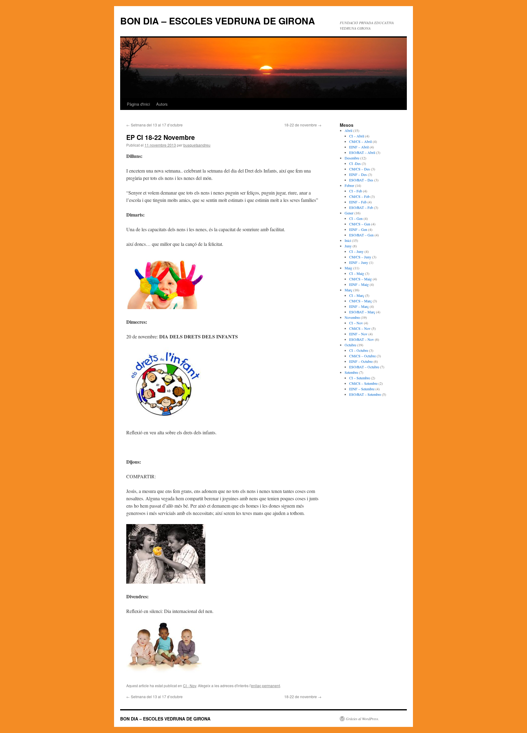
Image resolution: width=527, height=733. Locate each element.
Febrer (349, 185)
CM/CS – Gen (359, 223)
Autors (162, 104)
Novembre (352, 317)
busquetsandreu (196, 145)
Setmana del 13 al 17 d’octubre (154, 124)
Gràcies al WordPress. (362, 718)
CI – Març (356, 295)
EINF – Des (358, 174)
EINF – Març (359, 306)
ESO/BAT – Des (361, 179)
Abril (348, 130)
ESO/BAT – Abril (362, 152)
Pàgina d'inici (138, 104)
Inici (348, 240)
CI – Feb (355, 190)
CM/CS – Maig (360, 278)
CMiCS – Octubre (362, 355)
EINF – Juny (358, 262)
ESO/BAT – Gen (361, 234)
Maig (348, 267)
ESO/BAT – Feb (361, 207)
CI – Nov (356, 322)
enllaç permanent (265, 685)
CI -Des (355, 163)
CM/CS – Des (359, 168)
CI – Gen (356, 218)
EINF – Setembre (362, 388)
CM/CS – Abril (360, 141)
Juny (348, 245)
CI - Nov (189, 685)
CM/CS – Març (360, 300)
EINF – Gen (358, 229)
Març (348, 289)
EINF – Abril (359, 146)
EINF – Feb (358, 201)
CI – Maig (356, 273)
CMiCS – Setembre (363, 383)
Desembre (352, 157)
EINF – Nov (358, 333)
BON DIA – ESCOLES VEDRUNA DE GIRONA (217, 20)
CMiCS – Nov (360, 328)
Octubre (350, 344)
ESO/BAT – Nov (361, 339)
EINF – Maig (359, 284)
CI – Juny (356, 251)
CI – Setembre (359, 377)
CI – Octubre (358, 350)
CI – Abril (356, 135)
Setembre (351, 372)
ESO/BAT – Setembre (365, 394)
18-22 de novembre (302, 124)
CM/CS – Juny (360, 256)
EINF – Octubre (361, 361)
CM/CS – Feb (359, 196)
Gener (349, 212)
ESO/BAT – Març (362, 311)
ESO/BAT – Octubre (364, 366)
